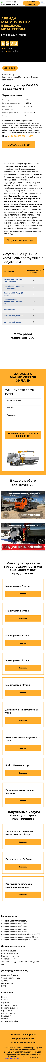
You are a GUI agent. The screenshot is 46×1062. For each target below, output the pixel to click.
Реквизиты (5, 1019)
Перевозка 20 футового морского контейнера (19, 833)
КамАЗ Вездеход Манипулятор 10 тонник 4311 (13, 302)
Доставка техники (9, 1005)
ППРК (3, 986)
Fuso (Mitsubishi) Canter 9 (13, 316)
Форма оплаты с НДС (10, 978)
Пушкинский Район (9, 1021)
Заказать (23, 594)
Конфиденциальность (23, 1038)
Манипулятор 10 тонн (17, 685)
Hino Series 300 (9, 309)
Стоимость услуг (8, 1013)
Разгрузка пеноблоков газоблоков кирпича (18, 885)
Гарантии (5, 1002)
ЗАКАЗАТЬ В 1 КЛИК (19, 145)
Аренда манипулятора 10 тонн (14, 932)
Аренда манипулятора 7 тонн (14, 929)
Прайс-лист (6, 1016)
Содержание (10, 68)
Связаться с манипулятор (23, 1034)
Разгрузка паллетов (9, 953)
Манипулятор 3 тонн (17, 611)
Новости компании (9, 1008)
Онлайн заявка (31, 3)
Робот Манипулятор (17, 765)
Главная (6, 77)
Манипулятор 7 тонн (17, 660)
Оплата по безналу (9, 975)
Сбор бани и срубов (10, 959)
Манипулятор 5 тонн (17, 635)
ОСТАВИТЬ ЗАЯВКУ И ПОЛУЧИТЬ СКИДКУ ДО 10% (23, 435)
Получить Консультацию (20, 240)
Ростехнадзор (7, 983)
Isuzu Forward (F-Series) (12, 322)
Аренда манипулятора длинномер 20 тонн (19, 937)
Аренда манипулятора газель (14, 921)
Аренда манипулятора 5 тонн (14, 926)
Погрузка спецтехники (11, 956)
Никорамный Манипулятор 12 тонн (22, 739)
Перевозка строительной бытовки (20, 791)
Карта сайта (6, 1011)
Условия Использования (23, 1042)
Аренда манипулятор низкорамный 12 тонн (20, 940)
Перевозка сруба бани (18, 859)
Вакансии (5, 1000)
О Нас (3, 997)
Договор (4, 981)
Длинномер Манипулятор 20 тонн (21, 711)
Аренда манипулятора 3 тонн (14, 924)
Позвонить (11, 1057)
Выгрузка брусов (8, 951)
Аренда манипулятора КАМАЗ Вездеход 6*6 (20, 934)
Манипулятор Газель (17, 586)
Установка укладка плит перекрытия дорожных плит (21, 963)
